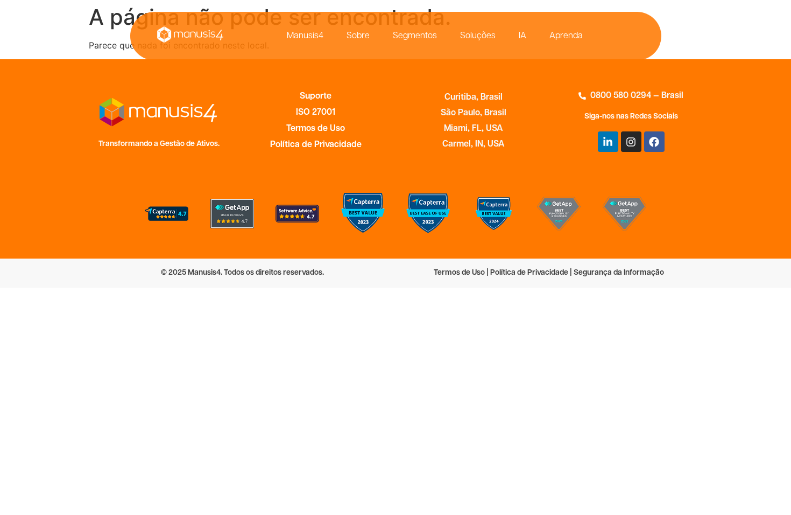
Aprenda (566, 36)
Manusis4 (305, 36)
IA (522, 36)
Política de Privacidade (316, 145)
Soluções (478, 36)
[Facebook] (654, 141)
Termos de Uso (315, 128)
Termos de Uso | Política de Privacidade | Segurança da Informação (549, 273)
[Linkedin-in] (608, 141)
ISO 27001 (315, 112)
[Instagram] (631, 141)
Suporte (315, 96)
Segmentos (415, 36)
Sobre (358, 36)
